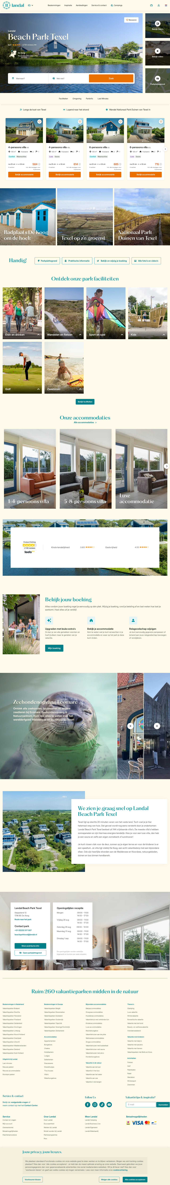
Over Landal (48, 1120)
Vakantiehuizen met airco (95, 1053)
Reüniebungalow (92, 1031)
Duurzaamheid (49, 1124)
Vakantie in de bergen (93, 1082)
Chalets (47, 1048)
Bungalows (48, 1045)
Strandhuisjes (49, 1067)
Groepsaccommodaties (94, 1012)
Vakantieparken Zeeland (11, 1049)
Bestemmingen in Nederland (13, 1004)
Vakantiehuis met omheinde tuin (97, 1020)
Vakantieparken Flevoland (12, 1016)
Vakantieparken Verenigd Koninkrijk (57, 1027)
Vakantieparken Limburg (11, 1031)
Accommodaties (50, 1037)
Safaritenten (48, 1060)
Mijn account (7, 1124)
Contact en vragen (9, 1120)
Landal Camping (91, 1120)
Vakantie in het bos (92, 1071)
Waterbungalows (50, 1078)
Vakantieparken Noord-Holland (14, 1034)
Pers (45, 1139)
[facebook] (88, 1106)
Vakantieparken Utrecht (11, 1042)
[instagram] (95, 1106)
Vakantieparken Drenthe (11, 1012)
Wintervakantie (132, 1016)
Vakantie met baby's (134, 1041)
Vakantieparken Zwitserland (54, 1031)
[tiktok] (102, 1106)
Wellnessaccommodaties (95, 1038)
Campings (118, 5)
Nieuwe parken (8, 1067)
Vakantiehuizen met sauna (95, 1049)
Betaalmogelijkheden (10, 1131)
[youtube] (109, 1106)
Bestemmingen (54, 5)
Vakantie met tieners (134, 1048)
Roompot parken (9, 1074)
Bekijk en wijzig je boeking (114, 260)
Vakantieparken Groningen (12, 1027)
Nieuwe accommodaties (11, 1071)
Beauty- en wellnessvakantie (137, 1027)
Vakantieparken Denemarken (54, 1012)
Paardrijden (131, 1070)
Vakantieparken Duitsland (53, 1016)
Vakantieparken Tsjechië (53, 1023)
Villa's (46, 1074)
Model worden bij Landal (53, 1131)
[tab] (58, 726)
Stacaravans (48, 1063)
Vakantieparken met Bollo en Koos (139, 1052)
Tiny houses (48, 1071)
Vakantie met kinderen (135, 1037)
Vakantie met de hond (135, 1023)
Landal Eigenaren (91, 1127)
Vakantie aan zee (92, 1078)
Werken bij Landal (50, 1127)
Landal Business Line (92, 1124)
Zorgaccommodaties (93, 1042)
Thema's (130, 1004)
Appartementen (50, 1041)
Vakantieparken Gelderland (12, 1023)
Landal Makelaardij (91, 1131)
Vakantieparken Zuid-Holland (13, 1053)
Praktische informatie (79, 260)
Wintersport (131, 1081)
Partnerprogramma (50, 1135)
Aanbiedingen (82, 5)
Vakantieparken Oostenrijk (53, 1020)
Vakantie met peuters (135, 1045)
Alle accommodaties (84, 422)
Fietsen (130, 1062)
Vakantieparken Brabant (11, 1008)
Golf (128, 1066)
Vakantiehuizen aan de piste (96, 1034)
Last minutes (7, 1063)
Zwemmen (131, 1085)
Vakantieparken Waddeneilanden (14, 1046)
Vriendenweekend (134, 1031)
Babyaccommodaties (93, 1008)
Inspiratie (68, 5)
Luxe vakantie (132, 1012)
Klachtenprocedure (10, 1135)
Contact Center (31, 1105)
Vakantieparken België (52, 1008)
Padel (129, 1073)
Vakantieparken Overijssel (12, 1038)
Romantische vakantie (135, 1020)
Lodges (47, 1056)
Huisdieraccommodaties (94, 1016)
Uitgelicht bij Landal (10, 1059)
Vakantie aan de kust (93, 1067)
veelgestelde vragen (19, 1102)
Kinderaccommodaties (94, 1023)
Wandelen (131, 1077)
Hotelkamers (48, 1052)
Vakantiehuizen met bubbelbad (97, 1046)
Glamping (130, 1008)
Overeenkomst (8, 1127)
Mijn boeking (54, 648)
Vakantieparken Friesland (12, 1020)
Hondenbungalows (92, 1057)
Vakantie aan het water (94, 1074)
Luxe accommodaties (93, 1027)
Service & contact (99, 5)
